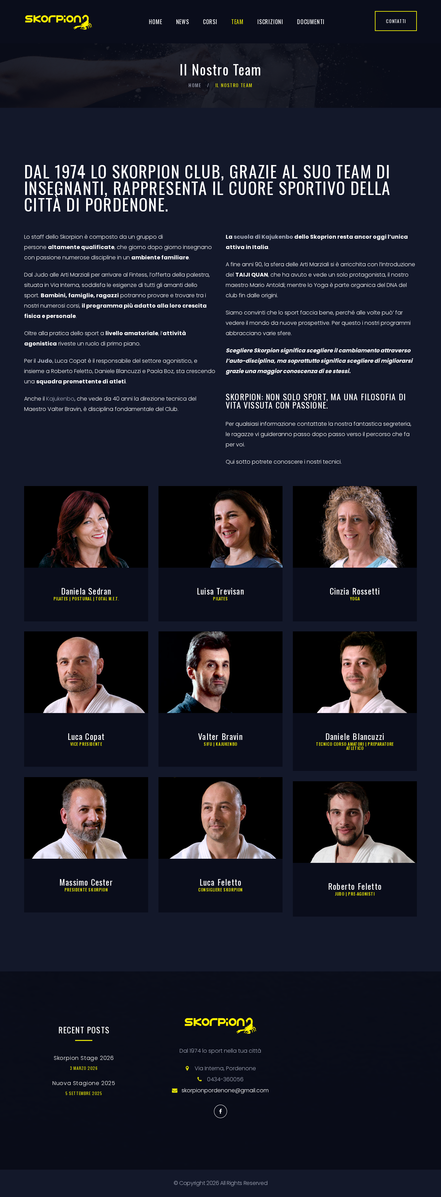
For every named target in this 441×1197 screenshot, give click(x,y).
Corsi (210, 22)
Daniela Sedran (86, 591)
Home (155, 22)
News (182, 22)
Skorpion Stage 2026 (84, 1058)
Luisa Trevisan (220, 591)
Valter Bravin (220, 736)
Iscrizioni (270, 22)
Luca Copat (86, 736)
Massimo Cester (86, 882)
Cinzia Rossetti (355, 591)
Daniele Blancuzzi (354, 736)
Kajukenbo (60, 399)
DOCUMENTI (311, 22)
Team (237, 22)
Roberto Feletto (355, 886)
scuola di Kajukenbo (263, 237)
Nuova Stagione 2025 (83, 1083)
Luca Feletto (220, 882)
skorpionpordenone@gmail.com (225, 1090)
